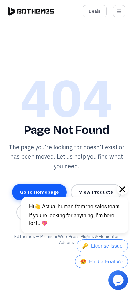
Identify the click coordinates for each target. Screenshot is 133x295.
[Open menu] (119, 11)
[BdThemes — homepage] (31, 11)
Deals (94, 11)
